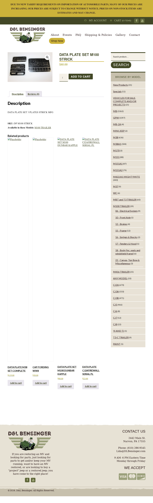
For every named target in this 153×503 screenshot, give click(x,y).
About (55, 34)
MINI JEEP (119, 130)
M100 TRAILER (43, 127)
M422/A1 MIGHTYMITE (126, 176)
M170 (116, 150)
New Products (120, 84)
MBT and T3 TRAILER (124, 199)
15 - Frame (120, 230)
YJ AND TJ (118, 330)
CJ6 (115, 311)
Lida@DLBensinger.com (130, 451)
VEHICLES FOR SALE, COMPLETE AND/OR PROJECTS (124, 101)
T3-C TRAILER (121, 337)
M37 (115, 186)
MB (115, 111)
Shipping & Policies (98, 34)
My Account (97, 20)
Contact (134, 34)
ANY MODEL (120, 278)
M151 (116, 157)
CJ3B (116, 298)
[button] (47, 57)
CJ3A (116, 291)
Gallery (120, 34)
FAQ (78, 34)
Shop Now (57, 40)
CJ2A (116, 284)
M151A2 (118, 170)
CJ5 (115, 304)
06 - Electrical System (126, 210)
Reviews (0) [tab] (33, 94)
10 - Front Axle (123, 217)
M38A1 (117, 143)
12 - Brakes (121, 224)
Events (67, 34)
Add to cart (81, 76)
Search (121, 65)
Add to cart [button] (16, 383)
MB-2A (117, 124)
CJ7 (115, 317)
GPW (116, 117)
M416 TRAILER (121, 271)
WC (115, 193)
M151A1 (118, 163)
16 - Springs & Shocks (126, 237)
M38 (115, 137)
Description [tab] (17, 94)
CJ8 (115, 324)
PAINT (116, 343)
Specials (117, 91)
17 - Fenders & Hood (125, 243)
